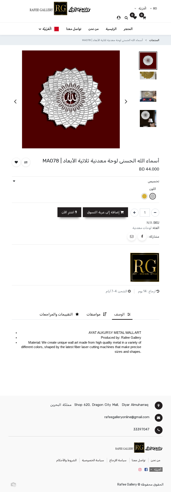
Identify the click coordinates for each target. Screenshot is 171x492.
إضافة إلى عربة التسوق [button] (103, 212)
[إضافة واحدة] (134, 213)
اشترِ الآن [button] (68, 212)
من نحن (155, 460)
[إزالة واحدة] (155, 213)
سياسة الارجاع (117, 460)
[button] (25, 162)
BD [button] (155, 8)
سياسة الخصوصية (93, 460)
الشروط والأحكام (66, 460)
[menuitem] (128, 29)
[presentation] (126, 102)
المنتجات (154, 40)
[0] (144, 18)
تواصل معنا (138, 460)
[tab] (122, 314)
